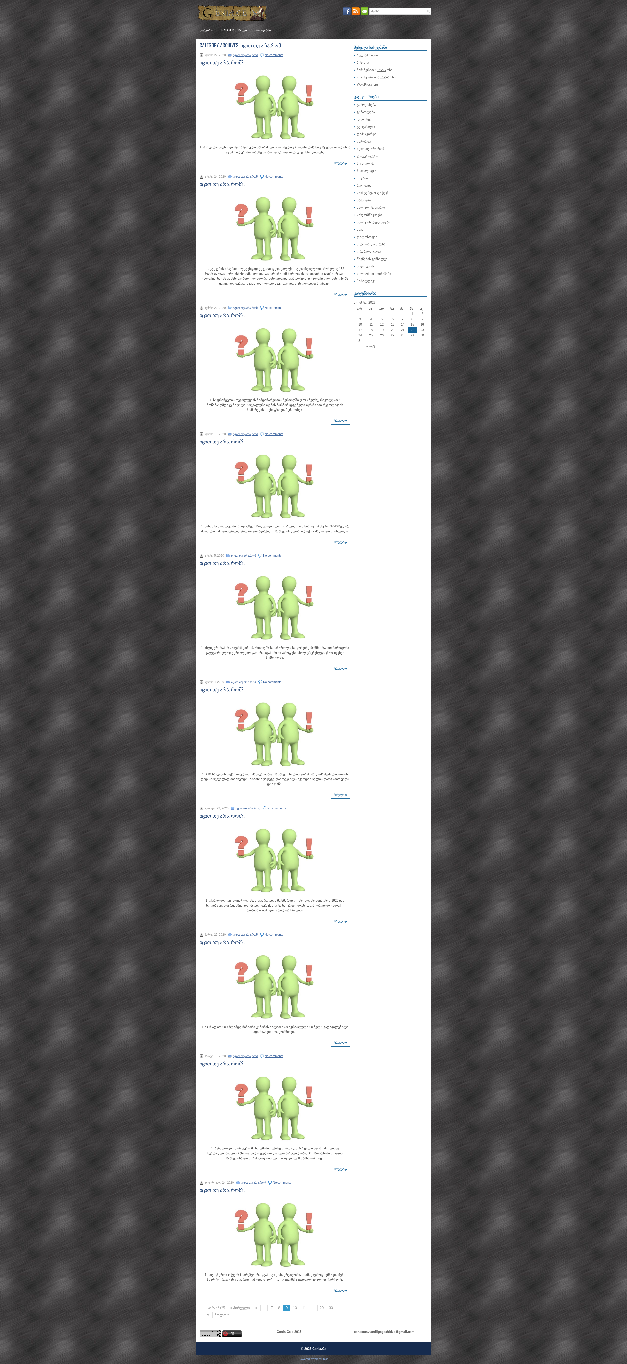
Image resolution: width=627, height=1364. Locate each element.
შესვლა (363, 62)
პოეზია (362, 178)
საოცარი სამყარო (371, 207)
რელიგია (364, 185)
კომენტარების (376, 77)
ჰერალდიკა (366, 281)
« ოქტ (370, 346)
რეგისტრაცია (367, 55)
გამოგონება (366, 105)
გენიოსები (365, 119)
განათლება (366, 112)
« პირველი (240, 1308)
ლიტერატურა (367, 156)
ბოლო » (222, 1315)
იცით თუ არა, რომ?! (222, 62)
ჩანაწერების (375, 70)
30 (331, 1308)
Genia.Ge (319, 1349)
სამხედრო (365, 200)
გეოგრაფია (366, 127)
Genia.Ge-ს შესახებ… (235, 29)
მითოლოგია (366, 171)
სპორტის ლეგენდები (373, 222)
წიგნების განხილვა (372, 259)
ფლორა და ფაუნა (371, 244)
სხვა (360, 229)
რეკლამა (263, 29)
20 (322, 1308)
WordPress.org (367, 84)
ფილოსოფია (367, 237)
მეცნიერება (366, 163)
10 (295, 1308)
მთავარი (206, 29)
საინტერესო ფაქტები (373, 193)
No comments (274, 55)
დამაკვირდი (367, 134)
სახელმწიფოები (370, 215)
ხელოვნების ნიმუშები (374, 273)
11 (304, 1308)
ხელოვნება (366, 266)
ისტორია (364, 141)
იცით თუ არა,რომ (245, 55)
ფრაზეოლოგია (369, 251)
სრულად (340, 163)
